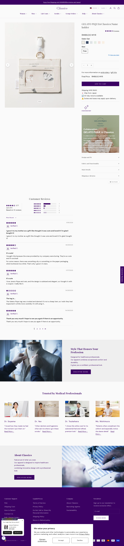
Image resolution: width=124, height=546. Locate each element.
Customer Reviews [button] (122, 275)
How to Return (9, 510)
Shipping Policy (38, 516)
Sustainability (72, 510)
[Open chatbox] (3, 538)
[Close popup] (22, 520)
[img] (11, 223)
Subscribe (101, 518)
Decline (80, 540)
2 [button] (37, 329)
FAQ (5, 503)
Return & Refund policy (41, 520)
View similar (7, 532)
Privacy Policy (38, 507)
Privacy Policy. (84, 534)
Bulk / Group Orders (11, 517)
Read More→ (9, 431)
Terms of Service (39, 503)
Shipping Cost (9, 507)
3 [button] (39, 329)
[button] (37, 203)
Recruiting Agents (73, 507)
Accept (61, 540)
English (103, 8)
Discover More (80, 372)
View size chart (114, 55)
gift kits (114, 72)
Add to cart (100, 84)
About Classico (72, 503)
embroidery (105, 72)
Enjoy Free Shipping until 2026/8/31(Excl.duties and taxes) (62, 2)
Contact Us (8, 514)
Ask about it (18, 532)
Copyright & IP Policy (41, 524)
